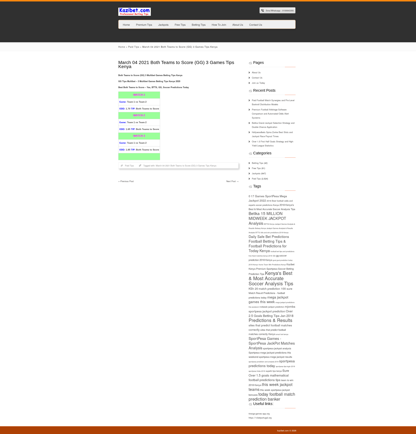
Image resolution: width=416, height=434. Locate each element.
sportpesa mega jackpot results (275, 356)
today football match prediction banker (272, 396)
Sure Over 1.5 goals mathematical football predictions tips (269, 375)
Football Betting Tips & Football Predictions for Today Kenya (268, 245)
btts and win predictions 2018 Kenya (274, 232)
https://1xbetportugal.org (260, 417)
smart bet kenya (282, 334)
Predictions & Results (270, 320)
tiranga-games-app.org (259, 413)
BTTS (257, 232)
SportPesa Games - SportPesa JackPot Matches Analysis (272, 343)
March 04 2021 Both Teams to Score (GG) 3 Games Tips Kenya (186, 165)
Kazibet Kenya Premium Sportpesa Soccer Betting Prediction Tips (271, 269)
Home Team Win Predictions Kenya (272, 264)
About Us (237, 24)
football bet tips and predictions (282, 251)
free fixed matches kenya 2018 (260, 256)
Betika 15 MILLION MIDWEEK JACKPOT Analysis (267, 218)
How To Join (219, 24)
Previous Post (126, 181)
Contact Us (255, 24)
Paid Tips (133, 46)
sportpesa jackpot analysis (277, 348)
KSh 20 (253, 288)
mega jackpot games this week (268, 299)
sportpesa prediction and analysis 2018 (264, 361)
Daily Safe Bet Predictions (269, 236)
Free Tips (180, 24)
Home (126, 24)
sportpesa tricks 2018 (257, 371)
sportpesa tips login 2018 (285, 366)
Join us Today (258, 82)
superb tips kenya (274, 370)
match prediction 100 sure (275, 288)
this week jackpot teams (270, 386)
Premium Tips (144, 24)
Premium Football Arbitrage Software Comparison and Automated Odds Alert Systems (270, 113)
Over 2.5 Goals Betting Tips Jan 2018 (271, 313)
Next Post (232, 181)
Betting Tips (199, 24)
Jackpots (163, 24)
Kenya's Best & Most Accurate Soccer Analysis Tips (271, 278)
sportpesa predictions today (272, 363)
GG (274, 256)
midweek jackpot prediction (271, 306)
